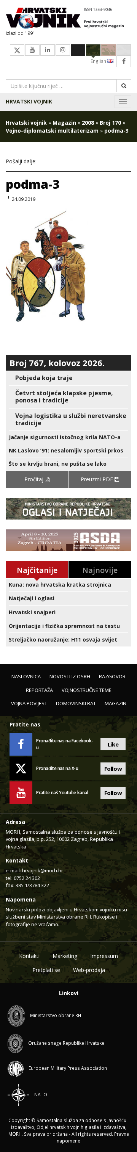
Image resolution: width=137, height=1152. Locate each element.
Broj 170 (110, 122)
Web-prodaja (89, 970)
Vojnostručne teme (87, 690)
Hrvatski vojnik (29, 101)
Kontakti (29, 955)
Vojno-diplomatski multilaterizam (52, 130)
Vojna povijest (29, 703)
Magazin (64, 122)
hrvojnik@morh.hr (42, 870)
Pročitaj (34, 479)
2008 (88, 122)
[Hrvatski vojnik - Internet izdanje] (68, 19)
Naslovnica (26, 676)
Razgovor (112, 676)
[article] (68, 378)
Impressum (104, 955)
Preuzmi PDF (98, 479)
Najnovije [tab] (100, 570)
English (99, 61)
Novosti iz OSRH (69, 676)
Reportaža (39, 690)
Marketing (65, 955)
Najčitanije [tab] (37, 570)
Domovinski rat (76, 703)
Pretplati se (46, 970)
